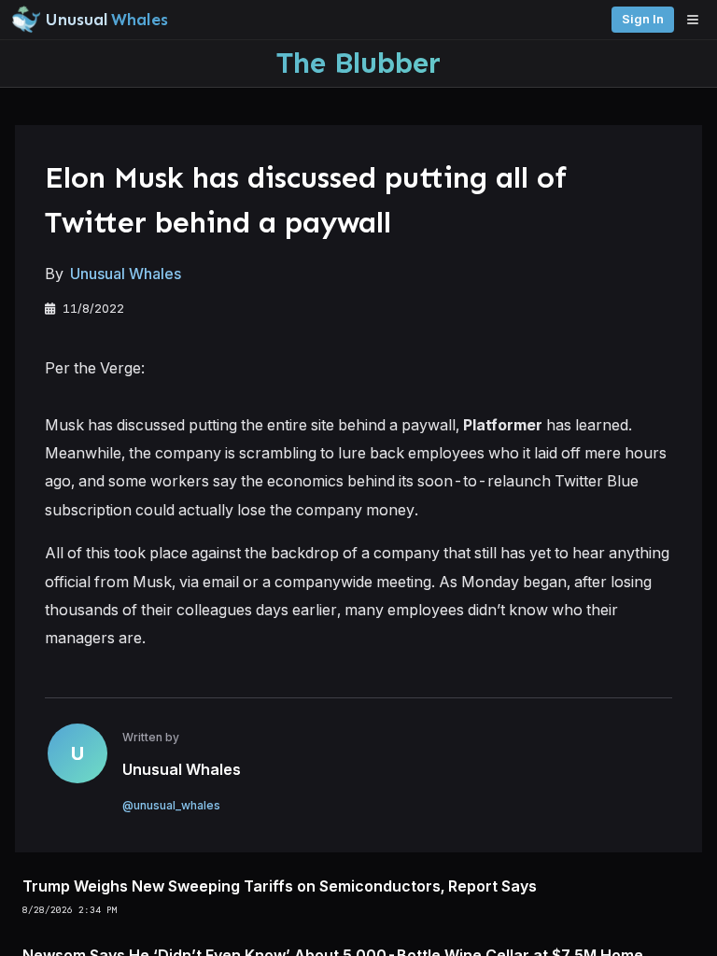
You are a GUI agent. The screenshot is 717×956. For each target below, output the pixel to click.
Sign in (643, 19)
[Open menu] (697, 20)
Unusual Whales (125, 273)
